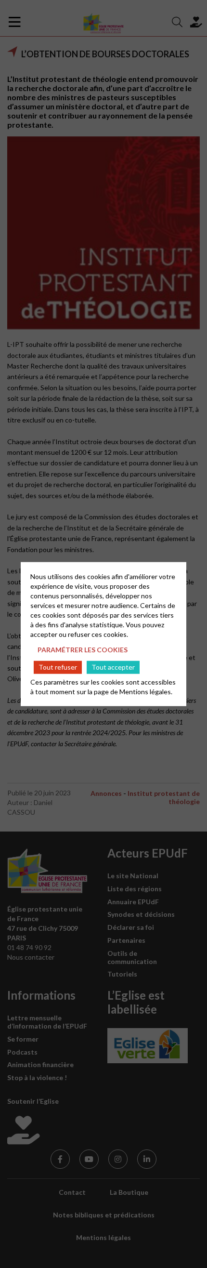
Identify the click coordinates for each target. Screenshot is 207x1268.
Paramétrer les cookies (83, 650)
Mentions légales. (145, 691)
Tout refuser (58, 667)
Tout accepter (113, 667)
